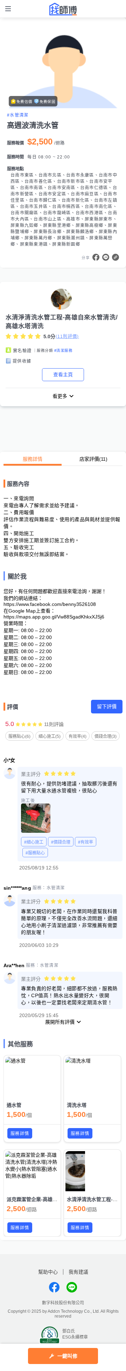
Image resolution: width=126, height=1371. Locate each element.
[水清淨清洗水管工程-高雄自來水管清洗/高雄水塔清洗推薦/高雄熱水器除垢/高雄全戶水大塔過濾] (92, 1171)
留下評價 (107, 706)
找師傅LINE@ (71, 1287)
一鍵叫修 (67, 1356)
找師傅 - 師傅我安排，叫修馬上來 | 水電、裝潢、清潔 (63, 9)
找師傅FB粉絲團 (54, 1287)
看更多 (59, 396)
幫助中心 (48, 1272)
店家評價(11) (93, 459)
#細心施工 (33, 842)
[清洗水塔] (92, 1077)
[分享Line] (105, 257)
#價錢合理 (60, 842)
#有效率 (85, 842)
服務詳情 (32, 459)
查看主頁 (63, 374)
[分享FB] (95, 257)
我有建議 (78, 1272)
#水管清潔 (17, 115)
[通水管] (32, 1077)
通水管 (14, 1105)
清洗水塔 (76, 1105)
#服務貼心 (35, 853)
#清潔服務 (63, 350)
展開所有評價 (60, 1022)
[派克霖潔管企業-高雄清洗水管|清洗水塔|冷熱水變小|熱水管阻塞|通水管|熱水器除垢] (32, 1171)
